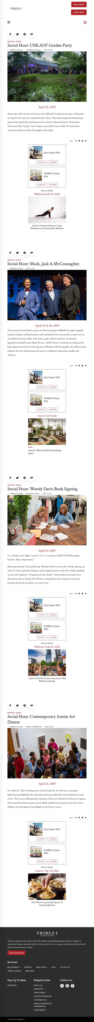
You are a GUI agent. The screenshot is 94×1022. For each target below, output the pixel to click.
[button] (29, 208)
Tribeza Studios (16, 50)
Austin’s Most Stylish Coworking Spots (36, 452)
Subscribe (52, 162)
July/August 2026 (52, 152)
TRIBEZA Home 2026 (52, 175)
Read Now (41, 162)
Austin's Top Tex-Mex (47, 871)
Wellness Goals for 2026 (47, 194)
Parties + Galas (14, 41)
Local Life (11, 939)
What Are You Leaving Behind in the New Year (47, 227)
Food (60, 447)
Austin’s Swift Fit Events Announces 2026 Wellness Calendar (47, 680)
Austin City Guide (47, 416)
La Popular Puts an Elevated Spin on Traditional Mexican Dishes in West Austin (47, 905)
